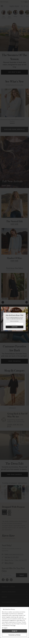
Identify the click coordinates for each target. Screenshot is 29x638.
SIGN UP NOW (14, 326)
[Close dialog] (27, 308)
